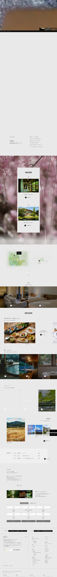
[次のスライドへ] (51, 332)
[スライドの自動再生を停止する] (30, 344)
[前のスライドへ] (5, 332)
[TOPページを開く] (2, 1)
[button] (55, 2)
